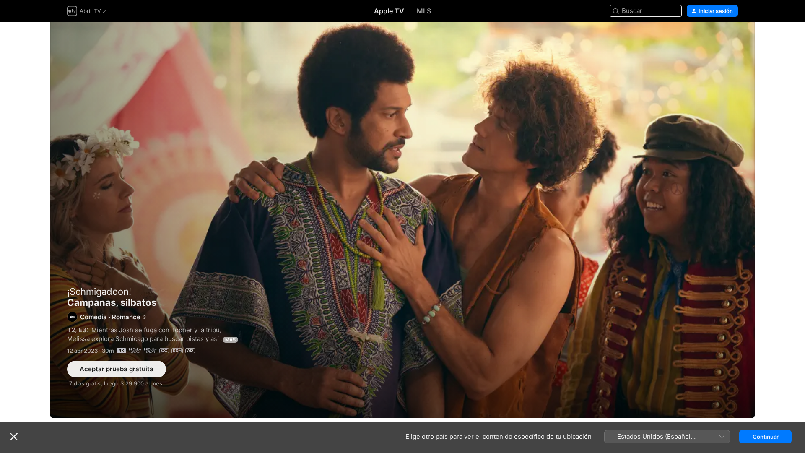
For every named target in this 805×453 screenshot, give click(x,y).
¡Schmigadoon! (99, 291)
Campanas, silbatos (402, 220)
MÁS (230, 340)
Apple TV (389, 11)
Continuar (766, 436)
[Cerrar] (14, 436)
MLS (424, 11)
